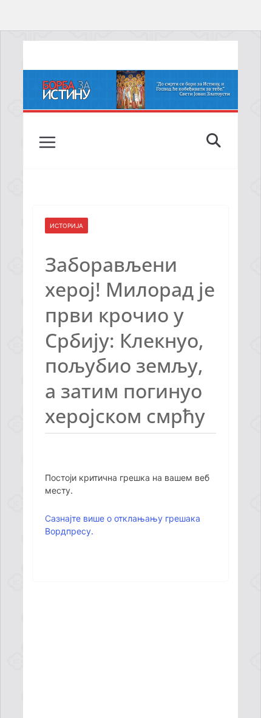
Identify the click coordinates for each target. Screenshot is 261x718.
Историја (66, 225)
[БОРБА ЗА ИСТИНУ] (130, 78)
